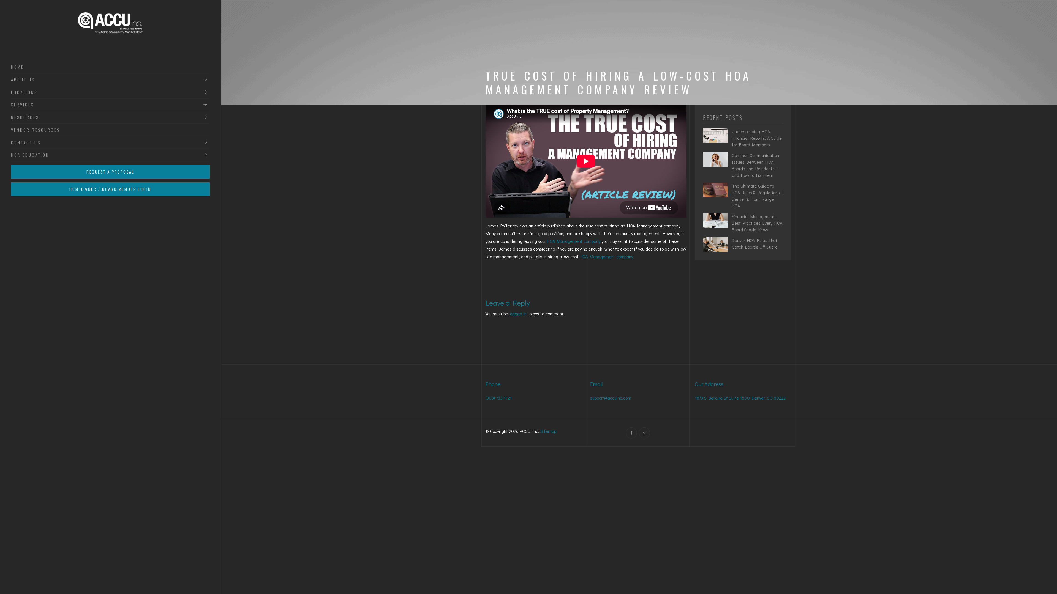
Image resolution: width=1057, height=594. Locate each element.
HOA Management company (573, 241)
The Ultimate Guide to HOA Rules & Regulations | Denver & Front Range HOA (757, 195)
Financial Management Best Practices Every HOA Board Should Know (757, 222)
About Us (23, 79)
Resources (25, 117)
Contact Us (26, 142)
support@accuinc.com (610, 398)
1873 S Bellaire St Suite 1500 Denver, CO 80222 (740, 398)
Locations (24, 92)
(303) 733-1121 (499, 398)
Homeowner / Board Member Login (110, 189)
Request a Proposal (110, 172)
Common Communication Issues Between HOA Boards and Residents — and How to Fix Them (755, 165)
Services (22, 105)
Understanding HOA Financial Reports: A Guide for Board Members (757, 137)
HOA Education (30, 155)
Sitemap (548, 431)
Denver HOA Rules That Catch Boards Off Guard (755, 243)
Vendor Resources (35, 130)
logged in (518, 314)
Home (17, 67)
